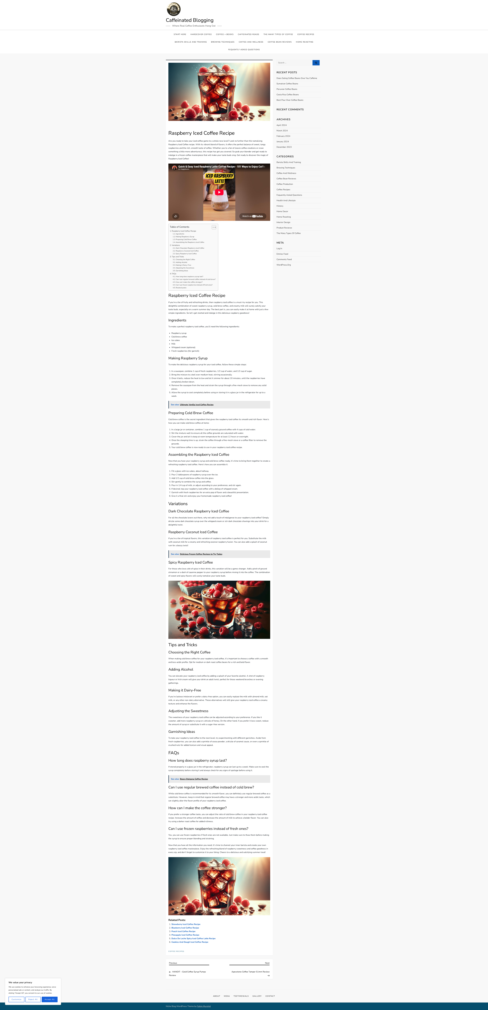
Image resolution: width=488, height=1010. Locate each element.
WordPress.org (284, 264)
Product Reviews (284, 227)
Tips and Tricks (178, 256)
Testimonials (241, 996)
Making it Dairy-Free (183, 265)
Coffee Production (285, 184)
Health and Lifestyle (286, 200)
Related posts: (181, 288)
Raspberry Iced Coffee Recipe (184, 231)
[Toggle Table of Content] (213, 227)
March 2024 (282, 130)
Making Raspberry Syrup (185, 237)
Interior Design (283, 222)
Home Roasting (304, 42)
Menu (227, 996)
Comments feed (284, 259)
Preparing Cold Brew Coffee (186, 239)
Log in (279, 248)
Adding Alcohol (181, 262)
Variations (176, 245)
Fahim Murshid (204, 1006)
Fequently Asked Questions (244, 49)
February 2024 (283, 136)
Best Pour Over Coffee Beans (290, 100)
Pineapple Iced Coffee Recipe (185, 935)
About (216, 996)
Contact (270, 996)
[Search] (316, 62)
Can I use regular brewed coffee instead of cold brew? (196, 279)
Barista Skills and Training (191, 42)
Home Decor (282, 211)
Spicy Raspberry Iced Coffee (186, 254)
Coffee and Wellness (251, 42)
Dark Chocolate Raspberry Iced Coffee (190, 248)
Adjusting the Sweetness (185, 268)
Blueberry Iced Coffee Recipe (185, 927)
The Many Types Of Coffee (278, 34)
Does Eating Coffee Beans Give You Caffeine (297, 78)
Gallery (257, 996)
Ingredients (180, 234)
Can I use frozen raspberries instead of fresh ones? (194, 285)
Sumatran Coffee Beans (287, 83)
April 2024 (282, 125)
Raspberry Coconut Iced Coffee (187, 251)
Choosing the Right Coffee (185, 259)
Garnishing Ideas (182, 271)
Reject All (33, 999)
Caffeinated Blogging (190, 20)
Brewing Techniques (222, 42)
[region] (33, 991)
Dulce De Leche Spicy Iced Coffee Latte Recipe (193, 938)
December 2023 (284, 147)
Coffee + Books (225, 34)
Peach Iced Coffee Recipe (183, 931)
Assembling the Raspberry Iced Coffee (190, 242)
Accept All (50, 999)
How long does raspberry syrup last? (189, 276)
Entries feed (282, 254)
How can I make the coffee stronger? (189, 282)
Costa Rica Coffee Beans (288, 94)
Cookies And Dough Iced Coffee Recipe (189, 942)
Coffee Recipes (305, 34)
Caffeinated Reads (248, 34)
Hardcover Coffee (201, 34)
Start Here (180, 34)
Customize (16, 999)
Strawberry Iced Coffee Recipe (185, 924)
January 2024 (283, 141)
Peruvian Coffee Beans (287, 89)
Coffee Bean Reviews (280, 42)
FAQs (174, 273)
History (280, 206)
